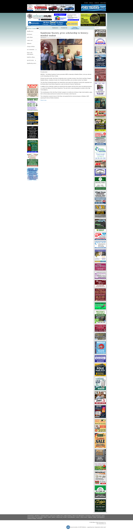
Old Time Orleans (30, 517)
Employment (55, 27)
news (103, 515)
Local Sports (39, 518)
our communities (39, 517)
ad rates (86, 2)
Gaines (53, 517)
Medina (77, 517)
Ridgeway (90, 517)
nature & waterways (96, 515)
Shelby (94, 517)
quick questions (100, 517)
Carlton (49, 517)
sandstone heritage (31, 518)
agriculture (37, 515)
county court (29, 40)
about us (91, 2)
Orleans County (83, 517)
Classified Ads (64, 27)
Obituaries (29, 43)
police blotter (30, 37)
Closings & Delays (31, 46)
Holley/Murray (59, 517)
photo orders (103, 2)
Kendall (64, 517)
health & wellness (31, 57)
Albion (45, 517)
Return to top (43, 100)
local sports (29, 34)
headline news (30, 31)
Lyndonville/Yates (71, 517)
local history (88, 515)
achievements (30, 515)
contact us (96, 2)
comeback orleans (45, 515)
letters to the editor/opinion (30, 53)
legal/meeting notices (31, 63)
